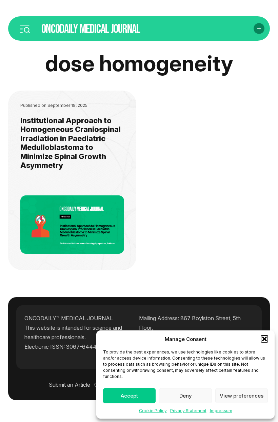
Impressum (221, 410)
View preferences (241, 395)
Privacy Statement (188, 410)
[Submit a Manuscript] (259, 28)
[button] (264, 338)
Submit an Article (69, 384)
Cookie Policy (153, 410)
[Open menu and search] (25, 28)
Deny (185, 395)
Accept (129, 395)
